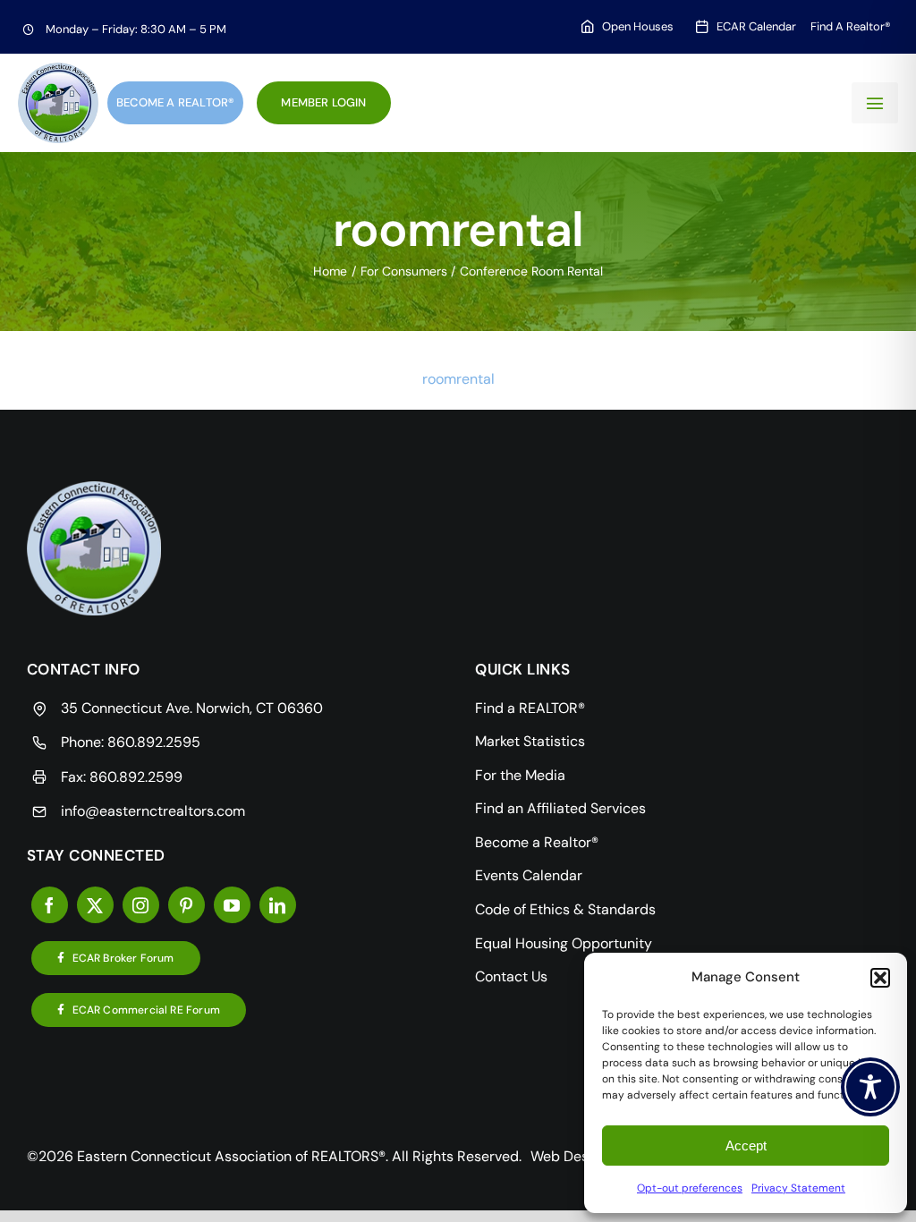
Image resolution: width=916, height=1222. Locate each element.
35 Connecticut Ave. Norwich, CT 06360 (192, 708)
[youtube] (232, 905)
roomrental (458, 378)
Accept (746, 1145)
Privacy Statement (798, 1188)
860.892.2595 (153, 742)
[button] (880, 978)
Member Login (323, 102)
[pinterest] (186, 905)
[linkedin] (277, 905)
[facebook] (49, 905)
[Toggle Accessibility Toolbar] (870, 1087)
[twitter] (95, 905)
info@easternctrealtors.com (153, 811)
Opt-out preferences (689, 1188)
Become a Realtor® (175, 102)
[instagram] (141, 905)
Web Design (569, 1156)
